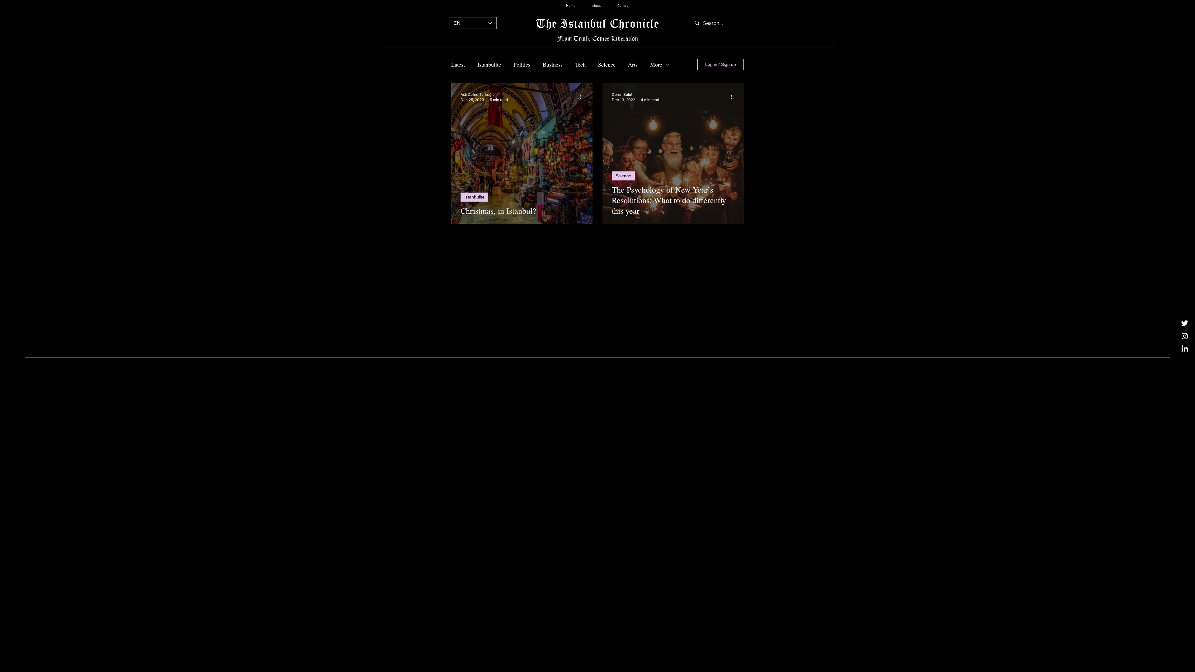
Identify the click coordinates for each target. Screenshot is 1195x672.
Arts (633, 64)
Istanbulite (489, 64)
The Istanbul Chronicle (597, 23)
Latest (458, 64)
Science (607, 64)
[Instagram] (1185, 336)
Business (553, 64)
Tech (580, 64)
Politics (521, 64)
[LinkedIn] (1185, 349)
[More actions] (582, 96)
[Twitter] (1185, 323)
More (656, 64)
